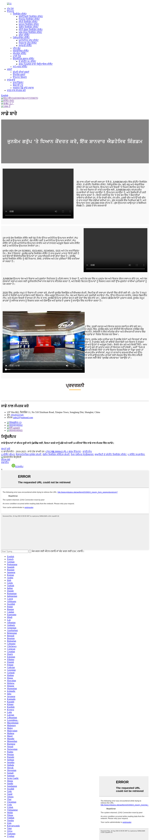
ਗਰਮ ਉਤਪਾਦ (75, 451)
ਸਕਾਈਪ (5, 462)
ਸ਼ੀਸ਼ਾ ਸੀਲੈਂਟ (24, 35)
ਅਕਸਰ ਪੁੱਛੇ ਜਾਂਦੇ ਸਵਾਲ (23, 88)
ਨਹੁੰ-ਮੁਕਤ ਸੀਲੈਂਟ (20, 66)
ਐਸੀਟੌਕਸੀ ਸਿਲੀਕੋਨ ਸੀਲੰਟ (31, 16)
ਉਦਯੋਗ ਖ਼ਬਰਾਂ (19, 74)
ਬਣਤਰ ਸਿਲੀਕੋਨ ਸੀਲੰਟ (29, 24)
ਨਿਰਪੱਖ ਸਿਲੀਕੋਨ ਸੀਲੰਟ (29, 19)
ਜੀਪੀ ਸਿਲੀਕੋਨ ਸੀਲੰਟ (28, 22)
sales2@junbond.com (23, 417)
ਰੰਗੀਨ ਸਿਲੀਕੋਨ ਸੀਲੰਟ (28, 27)
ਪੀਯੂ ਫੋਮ (17, 48)
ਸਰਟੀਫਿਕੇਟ (18, 82)
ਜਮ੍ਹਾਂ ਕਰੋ (5, 448)
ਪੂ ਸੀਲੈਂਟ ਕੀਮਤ (8, 454)
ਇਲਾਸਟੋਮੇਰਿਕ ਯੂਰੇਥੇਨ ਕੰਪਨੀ (28, 454)
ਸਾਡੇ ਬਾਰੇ (11, 80)
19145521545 (17, 415)
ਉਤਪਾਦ (10, 11)
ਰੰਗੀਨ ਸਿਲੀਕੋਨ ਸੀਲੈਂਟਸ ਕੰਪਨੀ (56, 454)
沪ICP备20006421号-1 (57, 451)
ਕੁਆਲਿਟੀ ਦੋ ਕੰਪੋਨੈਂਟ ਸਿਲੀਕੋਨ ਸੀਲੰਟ (110, 454)
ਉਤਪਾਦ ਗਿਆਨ (20, 77)
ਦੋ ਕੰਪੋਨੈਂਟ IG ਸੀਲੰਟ (27, 61)
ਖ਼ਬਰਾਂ (9, 69)
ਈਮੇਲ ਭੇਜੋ (5, 459)
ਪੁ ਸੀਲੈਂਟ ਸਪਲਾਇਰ (136, 454)
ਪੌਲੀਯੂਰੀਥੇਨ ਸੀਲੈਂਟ (21, 37)
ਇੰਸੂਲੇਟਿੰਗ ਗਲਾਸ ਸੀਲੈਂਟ (23, 58)
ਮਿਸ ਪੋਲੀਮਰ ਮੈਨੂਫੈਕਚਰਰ (82, 454)
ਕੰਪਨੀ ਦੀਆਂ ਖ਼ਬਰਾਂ (21, 72)
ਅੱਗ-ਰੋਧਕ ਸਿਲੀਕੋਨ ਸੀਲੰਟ (30, 32)
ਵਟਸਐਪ (19, 466)
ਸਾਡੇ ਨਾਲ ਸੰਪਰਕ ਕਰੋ (16, 90)
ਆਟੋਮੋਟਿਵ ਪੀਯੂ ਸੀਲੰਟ (29, 40)
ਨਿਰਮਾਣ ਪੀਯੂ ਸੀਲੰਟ (28, 43)
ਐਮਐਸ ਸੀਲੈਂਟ (19, 53)
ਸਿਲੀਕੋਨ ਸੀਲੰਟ (20, 14)
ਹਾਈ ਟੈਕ (17, 56)
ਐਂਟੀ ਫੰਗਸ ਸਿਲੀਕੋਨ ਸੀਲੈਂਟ (31, 29)
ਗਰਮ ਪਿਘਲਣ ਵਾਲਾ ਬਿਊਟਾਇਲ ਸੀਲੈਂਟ (36, 64)
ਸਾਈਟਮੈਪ (87, 451)
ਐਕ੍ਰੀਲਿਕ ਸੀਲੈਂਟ (21, 51)
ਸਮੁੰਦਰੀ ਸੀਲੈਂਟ (25, 45)
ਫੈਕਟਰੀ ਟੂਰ (18, 85)
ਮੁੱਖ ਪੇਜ (10, 8)
